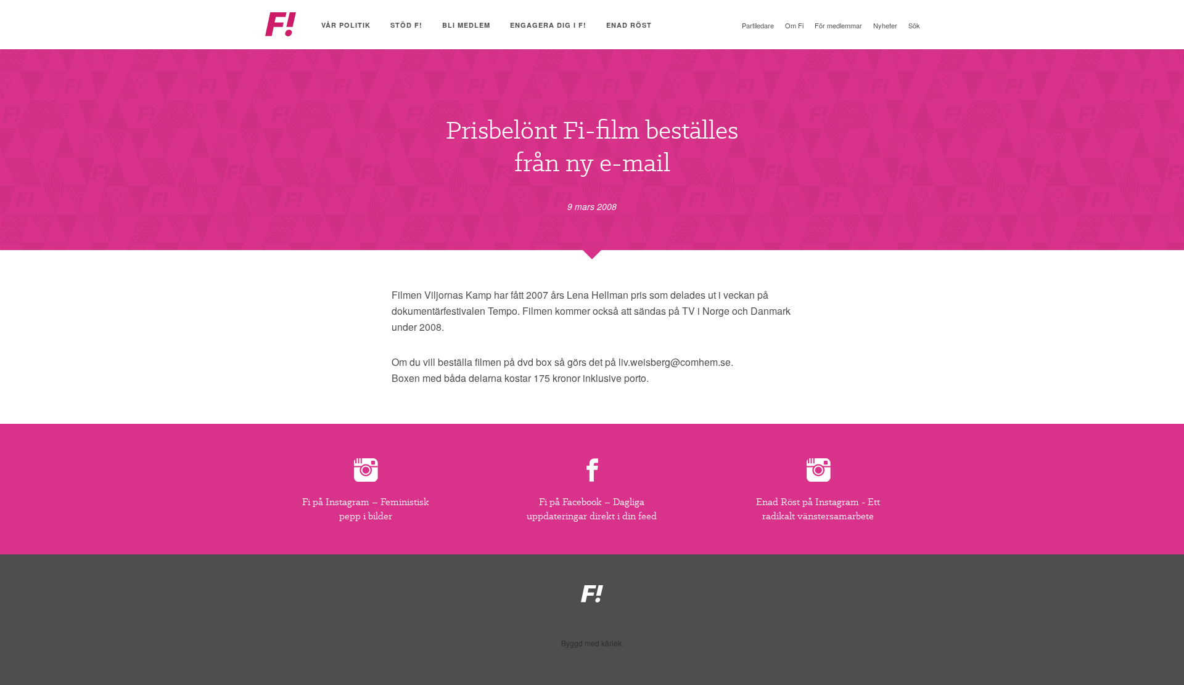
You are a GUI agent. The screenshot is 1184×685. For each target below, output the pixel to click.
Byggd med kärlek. (592, 643)
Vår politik (346, 25)
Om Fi (794, 25)
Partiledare (758, 25)
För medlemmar (838, 25)
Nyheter (885, 25)
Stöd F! (406, 25)
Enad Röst (629, 25)
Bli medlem (466, 25)
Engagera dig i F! (548, 25)
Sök (914, 25)
